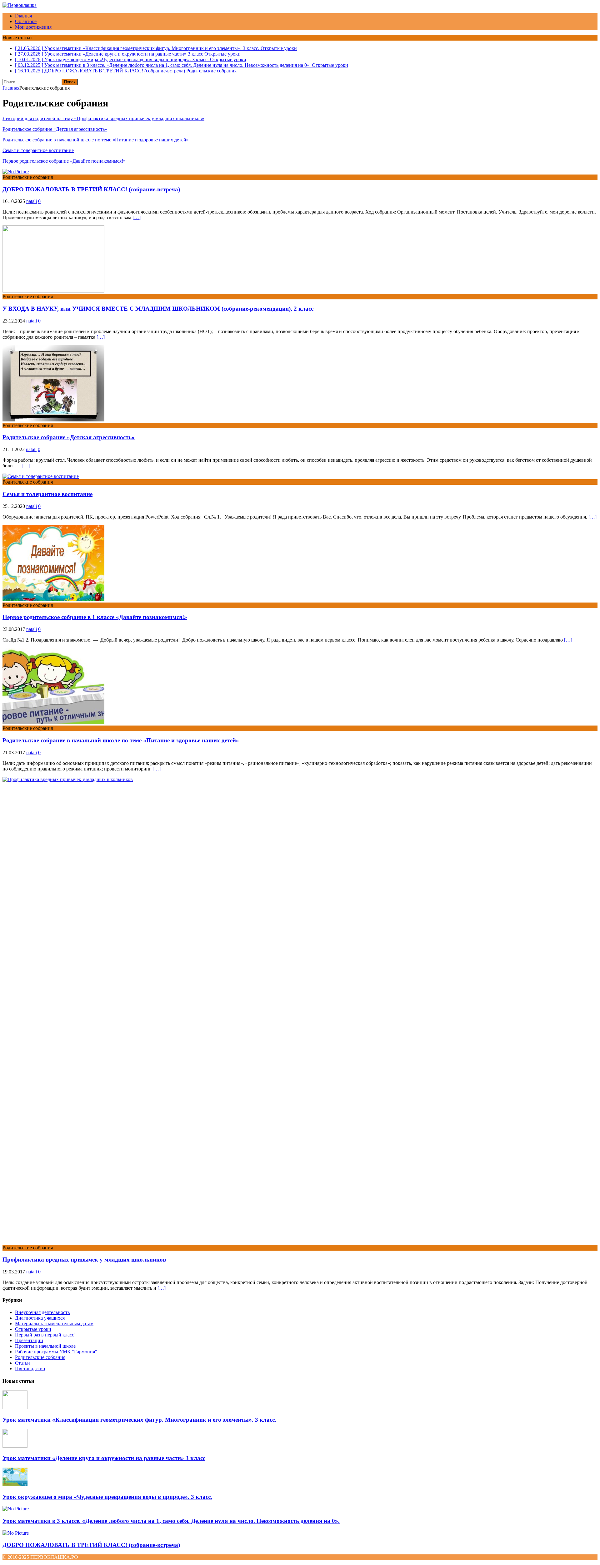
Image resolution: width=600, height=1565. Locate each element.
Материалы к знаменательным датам (54, 1323)
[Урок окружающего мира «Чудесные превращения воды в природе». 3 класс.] (15, 1484)
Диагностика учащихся (40, 1318)
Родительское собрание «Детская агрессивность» (54, 129)
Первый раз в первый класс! (45, 1334)
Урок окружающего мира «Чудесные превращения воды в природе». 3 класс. (107, 1497)
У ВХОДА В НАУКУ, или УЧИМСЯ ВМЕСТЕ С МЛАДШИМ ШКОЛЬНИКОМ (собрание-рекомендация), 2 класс (157, 308)
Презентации (29, 1340)
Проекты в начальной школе (45, 1346)
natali (31, 201)
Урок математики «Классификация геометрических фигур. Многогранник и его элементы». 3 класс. (139, 1419)
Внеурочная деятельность (42, 1312)
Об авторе (26, 21)
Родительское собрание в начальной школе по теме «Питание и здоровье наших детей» (95, 139)
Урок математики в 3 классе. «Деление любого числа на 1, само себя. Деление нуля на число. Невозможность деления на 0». (171, 1521)
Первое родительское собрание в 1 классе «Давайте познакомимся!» (94, 617)
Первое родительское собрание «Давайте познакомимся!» (64, 161)
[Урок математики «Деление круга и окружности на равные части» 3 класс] (15, 1446)
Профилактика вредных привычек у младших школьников (84, 1259)
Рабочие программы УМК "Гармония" (56, 1351)
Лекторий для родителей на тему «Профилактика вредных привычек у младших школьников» (103, 118)
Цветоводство (30, 1368)
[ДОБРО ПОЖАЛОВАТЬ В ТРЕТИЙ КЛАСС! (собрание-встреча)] (15, 1533)
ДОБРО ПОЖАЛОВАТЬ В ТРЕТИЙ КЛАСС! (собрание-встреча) (91, 189)
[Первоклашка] (19, 5)
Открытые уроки (33, 1329)
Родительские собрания (40, 1357)
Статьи (22, 1363)
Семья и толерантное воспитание (38, 150)
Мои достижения (33, 27)
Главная (23, 15)
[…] (136, 217)
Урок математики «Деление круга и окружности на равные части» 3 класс (103, 1458)
